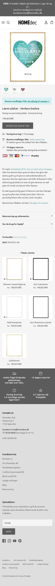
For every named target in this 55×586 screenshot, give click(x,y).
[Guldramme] (14, 345)
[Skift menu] (3, 22)
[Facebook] (4, 541)
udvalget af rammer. (38, 202)
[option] (27, 56)
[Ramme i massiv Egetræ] (14, 269)
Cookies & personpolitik (13, 471)
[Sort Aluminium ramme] (41, 307)
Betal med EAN (9, 476)
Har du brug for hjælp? (13, 224)
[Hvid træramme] (14, 307)
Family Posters (20, 237)
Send (8, 531)
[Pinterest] (20, 541)
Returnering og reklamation (15, 216)
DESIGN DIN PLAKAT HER (17, 126)
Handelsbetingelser (11, 467)
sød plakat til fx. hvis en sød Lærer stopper (31, 169)
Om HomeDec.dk (10, 463)
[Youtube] (14, 541)
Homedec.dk (12, 576)
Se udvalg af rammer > (38, 101)
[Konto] (45, 22)
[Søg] (9, 22)
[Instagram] (9, 541)
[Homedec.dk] (27, 22)
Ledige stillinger (9, 480)
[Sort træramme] (41, 269)
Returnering (8, 489)
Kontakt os (7, 458)
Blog (4, 485)
